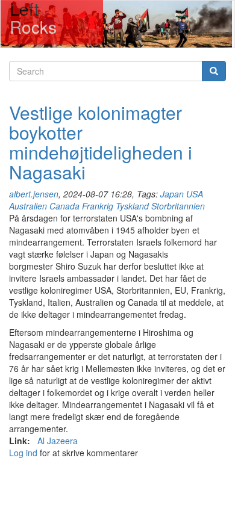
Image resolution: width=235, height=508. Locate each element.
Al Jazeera (57, 441)
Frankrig (97, 206)
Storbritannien (178, 206)
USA (194, 194)
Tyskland (132, 206)
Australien (28, 206)
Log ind (23, 453)
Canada (64, 206)
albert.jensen (33, 194)
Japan (172, 194)
